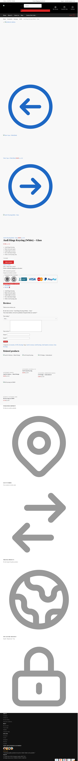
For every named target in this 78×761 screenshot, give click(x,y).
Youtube (5, 743)
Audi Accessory (30, 345)
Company (5, 715)
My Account (55, 9)
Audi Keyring (38, 345)
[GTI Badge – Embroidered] (46, 363)
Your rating (6, 316)
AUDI (20, 19)
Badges (12, 372)
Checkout (73, 9)
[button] (72, 15)
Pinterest (5, 741)
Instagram (5, 739)
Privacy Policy (6, 719)
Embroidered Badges (50, 373)
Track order (5, 727)
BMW (16, 396)
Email (5, 338)
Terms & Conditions (7, 721)
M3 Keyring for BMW (8, 398)
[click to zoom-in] (31, 47)
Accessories (9, 19)
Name (5, 334)
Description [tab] (7, 285)
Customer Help (64, 9)
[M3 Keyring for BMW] (10, 388)
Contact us (5, 717)
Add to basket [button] (11, 379)
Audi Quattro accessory (47, 345)
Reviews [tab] (7, 287)
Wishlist (5, 729)
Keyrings (16, 19)
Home (4, 19)
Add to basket (8, 262)
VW (35, 369)
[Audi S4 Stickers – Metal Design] (11, 362)
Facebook (5, 735)
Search (22, 5)
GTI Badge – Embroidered (44, 374)
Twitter (4, 737)
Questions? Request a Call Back (11, 283)
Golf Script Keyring (27, 370)
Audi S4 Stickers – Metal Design (11, 374)
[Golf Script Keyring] (29, 361)
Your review (6, 331)
